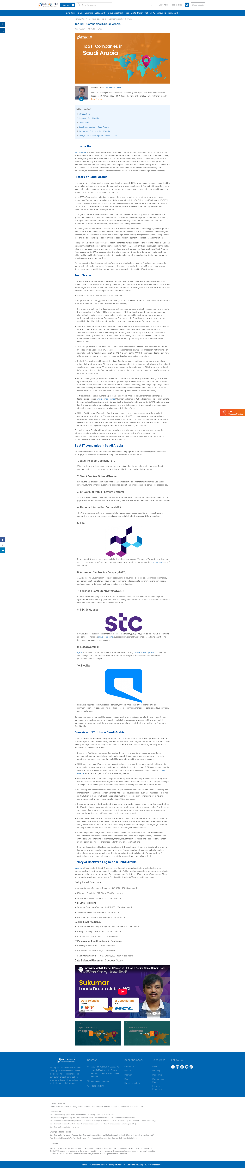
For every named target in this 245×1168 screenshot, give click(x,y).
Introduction (84, 114)
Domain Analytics (172, 12)
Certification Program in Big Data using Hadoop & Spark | (72, 1118)
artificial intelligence (106, 399)
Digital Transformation (141, 12)
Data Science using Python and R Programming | (68, 1114)
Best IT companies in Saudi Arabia (94, 127)
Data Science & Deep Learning (79, 12)
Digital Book (157, 1074)
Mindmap (156, 1070)
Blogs (154, 1066)
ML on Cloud (157, 12)
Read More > (96, 99)
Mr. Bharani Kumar (113, 87)
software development (143, 652)
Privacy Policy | (107, 1165)
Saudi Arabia (80, 152)
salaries (78, 868)
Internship (129, 1074)
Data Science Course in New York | (63, 1124)
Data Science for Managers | (60, 1135)
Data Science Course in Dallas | (123, 1118)
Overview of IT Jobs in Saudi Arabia (94, 131)
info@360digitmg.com (100, 1081)
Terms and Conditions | (91, 1165)
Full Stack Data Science (128, 1138)
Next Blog (144, 1033)
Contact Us (129, 1066)
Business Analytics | (102, 1118)
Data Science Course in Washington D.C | (120, 1124)
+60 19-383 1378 (97, 1086)
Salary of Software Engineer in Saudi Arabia (98, 135)
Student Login (198, 5)
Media (127, 1079)
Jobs (153, 5)
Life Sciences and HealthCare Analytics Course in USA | (71, 1106)
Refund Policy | (120, 1165)
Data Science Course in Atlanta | (62, 1121)
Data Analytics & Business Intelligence (112, 12)
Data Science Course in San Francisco (64, 1127)
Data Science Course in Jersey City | (142, 1121)
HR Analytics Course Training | (105, 1106)
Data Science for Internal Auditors (130, 1106)
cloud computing (105, 636)
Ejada (79, 652)
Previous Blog (100, 1033)
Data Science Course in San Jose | (90, 1124)
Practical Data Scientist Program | (85, 1135)
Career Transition (132, 1083)
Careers (127, 1070)
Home (77, 18)
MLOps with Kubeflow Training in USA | (140, 1135)
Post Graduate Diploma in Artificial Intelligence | (68, 1138)
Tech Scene (84, 122)
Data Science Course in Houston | (114, 1121)
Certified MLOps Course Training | (111, 1135)
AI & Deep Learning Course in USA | (101, 1114)
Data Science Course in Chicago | (88, 1121)
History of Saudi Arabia (89, 118)
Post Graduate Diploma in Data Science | (103, 1138)
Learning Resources (167, 5)
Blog (180, 5)
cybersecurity (158, 562)
